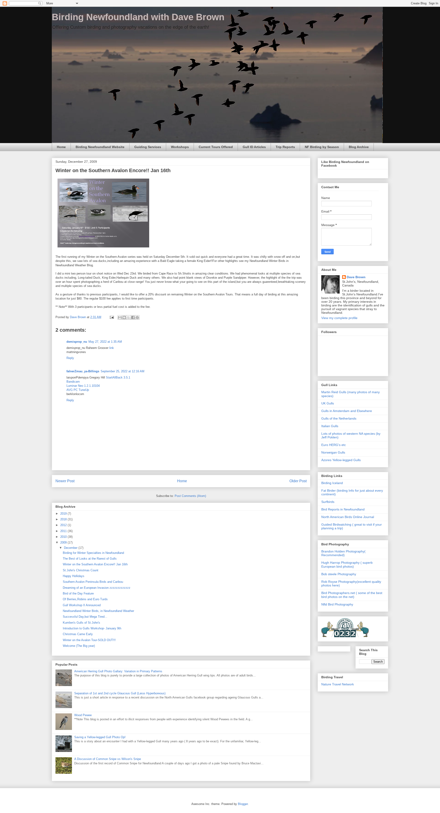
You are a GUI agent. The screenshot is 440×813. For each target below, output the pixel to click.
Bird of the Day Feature (78, 593)
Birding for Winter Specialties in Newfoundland (93, 553)
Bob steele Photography (338, 574)
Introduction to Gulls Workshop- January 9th (92, 628)
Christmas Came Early (78, 634)
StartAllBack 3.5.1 (118, 377)
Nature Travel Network (337, 684)
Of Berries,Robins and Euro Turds (85, 599)
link (111, 348)
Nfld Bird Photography (337, 604)
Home (61, 147)
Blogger (243, 804)
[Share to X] (128, 317)
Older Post (298, 481)
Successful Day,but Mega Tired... (85, 616)
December (71, 547)
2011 (64, 531)
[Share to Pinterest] (137, 317)
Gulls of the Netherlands (338, 418)
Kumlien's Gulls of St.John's (81, 622)
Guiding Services (147, 147)
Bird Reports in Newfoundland (343, 509)
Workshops (180, 147)
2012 (64, 525)
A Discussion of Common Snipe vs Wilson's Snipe (107, 759)
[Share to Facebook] (133, 317)
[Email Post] (111, 317)
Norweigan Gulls (333, 452)
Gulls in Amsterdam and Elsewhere (346, 411)
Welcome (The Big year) (79, 646)
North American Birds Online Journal (347, 517)
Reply (70, 358)
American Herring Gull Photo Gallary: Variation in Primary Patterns (118, 671)
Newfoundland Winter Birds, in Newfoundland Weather (98, 611)
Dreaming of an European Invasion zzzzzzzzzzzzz (96, 587)
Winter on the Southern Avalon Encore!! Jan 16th (95, 564)
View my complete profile (339, 318)
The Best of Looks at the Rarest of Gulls (90, 558)
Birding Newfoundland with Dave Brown (138, 17)
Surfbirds (327, 502)
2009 (64, 542)
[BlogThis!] (124, 317)
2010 (64, 536)
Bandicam (73, 381)
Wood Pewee (83, 715)
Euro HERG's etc (333, 445)
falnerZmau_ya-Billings (82, 371)
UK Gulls (327, 403)
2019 (64, 513)
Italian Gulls (329, 426)
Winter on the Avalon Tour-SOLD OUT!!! (89, 640)
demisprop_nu (76, 341)
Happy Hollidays (73, 576)
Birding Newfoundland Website (100, 147)
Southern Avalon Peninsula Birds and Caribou (93, 581)
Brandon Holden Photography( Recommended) (343, 553)
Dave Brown (356, 277)
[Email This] (120, 317)
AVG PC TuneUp (77, 390)
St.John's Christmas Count (80, 570)
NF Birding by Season (322, 147)
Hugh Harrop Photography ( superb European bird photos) (347, 564)
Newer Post (64, 481)
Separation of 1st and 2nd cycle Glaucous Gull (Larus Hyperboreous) (119, 693)
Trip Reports (285, 147)
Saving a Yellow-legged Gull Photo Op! (100, 737)
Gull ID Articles (254, 147)
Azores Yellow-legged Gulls (341, 460)
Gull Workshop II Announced (82, 605)
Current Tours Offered (216, 147)
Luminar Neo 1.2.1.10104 (83, 385)
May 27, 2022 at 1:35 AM (105, 341)
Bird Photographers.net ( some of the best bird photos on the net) (351, 595)
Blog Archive (359, 147)
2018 (64, 519)
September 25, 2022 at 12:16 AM (122, 371)
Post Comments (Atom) (190, 496)
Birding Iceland (332, 483)
